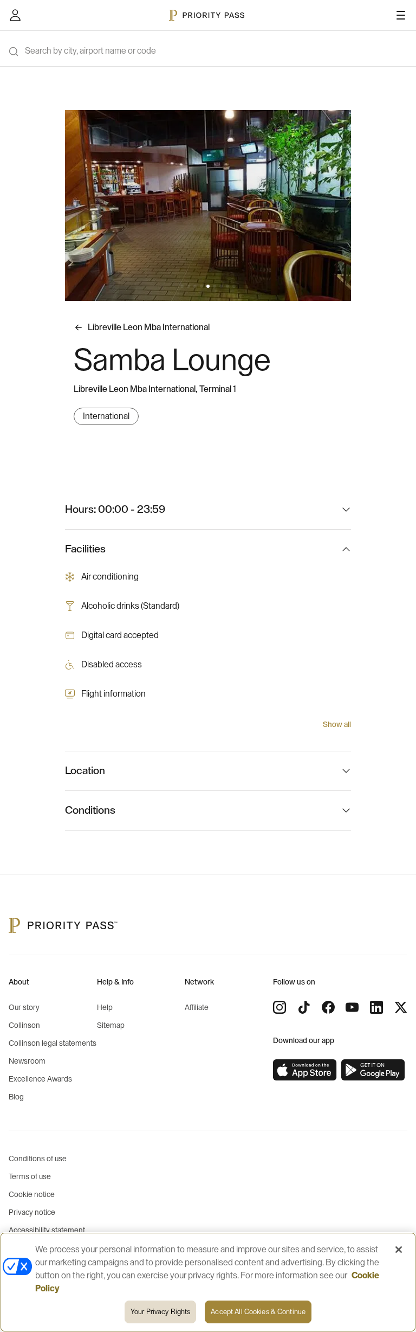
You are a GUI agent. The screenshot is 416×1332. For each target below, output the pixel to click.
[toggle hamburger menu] (400, 15)
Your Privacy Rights (160, 1311)
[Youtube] (352, 1007)
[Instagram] (279, 1007)
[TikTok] (303, 1007)
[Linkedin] (376, 1007)
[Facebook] (328, 1007)
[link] (305, 1070)
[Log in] (15, 15)
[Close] (399, 1250)
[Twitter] (400, 1007)
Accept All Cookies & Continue (258, 1311)
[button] (182, 286)
